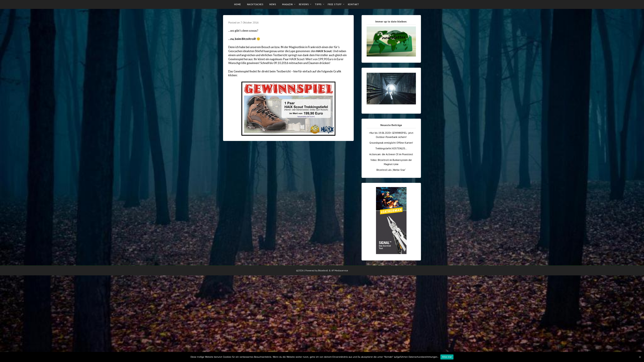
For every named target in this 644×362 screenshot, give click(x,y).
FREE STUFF (335, 4)
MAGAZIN (287, 4)
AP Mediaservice (339, 270)
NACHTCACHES (255, 4)
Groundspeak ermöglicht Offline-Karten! (391, 142)
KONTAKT (353, 4)
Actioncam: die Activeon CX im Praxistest (391, 154)
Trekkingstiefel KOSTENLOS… (391, 148)
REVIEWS (304, 4)
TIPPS (318, 4)
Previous (360, 71)
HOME (237, 4)
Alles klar (447, 356)
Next (421, 71)
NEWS (272, 4)
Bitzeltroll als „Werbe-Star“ (391, 169)
